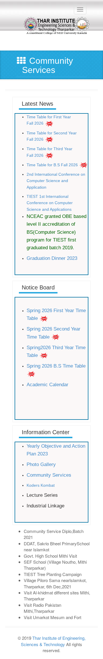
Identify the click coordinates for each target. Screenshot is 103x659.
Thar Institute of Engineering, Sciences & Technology (53, 641)
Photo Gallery (41, 464)
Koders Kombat (41, 485)
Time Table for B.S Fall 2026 (52, 165)
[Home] (49, 31)
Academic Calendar (48, 384)
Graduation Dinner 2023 (52, 258)
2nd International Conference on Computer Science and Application (56, 181)
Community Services (49, 475)
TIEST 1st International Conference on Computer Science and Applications (50, 203)
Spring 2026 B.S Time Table (56, 366)
